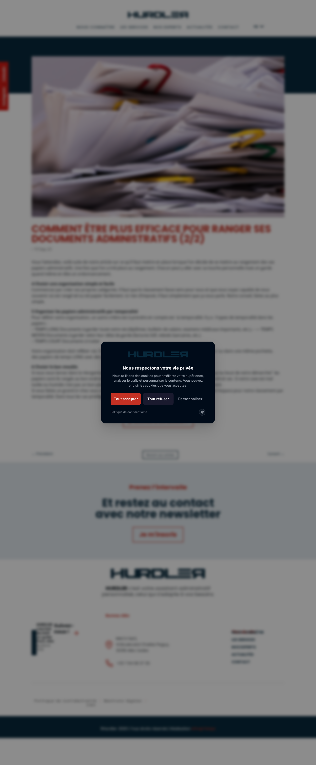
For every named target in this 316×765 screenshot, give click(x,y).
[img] (202, 412)
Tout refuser (158, 399)
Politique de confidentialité (129, 412)
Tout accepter (126, 399)
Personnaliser (190, 399)
